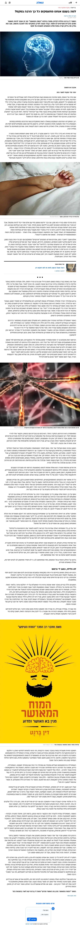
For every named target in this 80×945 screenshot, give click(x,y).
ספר (75, 895)
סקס (71, 895)
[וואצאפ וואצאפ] (10, 3)
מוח (69, 895)
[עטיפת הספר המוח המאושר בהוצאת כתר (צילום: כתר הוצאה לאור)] (40, 683)
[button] (70, 2)
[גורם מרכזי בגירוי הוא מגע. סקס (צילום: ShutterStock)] (40, 190)
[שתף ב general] (6, 3)
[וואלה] (40, 3)
